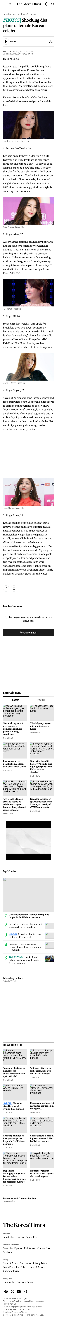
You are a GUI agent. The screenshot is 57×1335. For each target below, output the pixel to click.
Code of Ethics (10, 1263)
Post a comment (28, 632)
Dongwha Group (25, 1282)
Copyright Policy (11, 1271)
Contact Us (31, 1237)
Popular (41, 699)
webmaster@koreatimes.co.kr (32, 1301)
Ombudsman (25, 1263)
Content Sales (44, 1248)
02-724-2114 (12, 1304)
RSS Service (30, 1248)
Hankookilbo (9, 1282)
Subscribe (8, 1248)
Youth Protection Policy (14, 1267)
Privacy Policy (40, 1263)
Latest (15, 699)
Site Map (7, 1252)
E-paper (18, 1248)
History (20, 1237)
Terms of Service (36, 1267)
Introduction (9, 1237)
